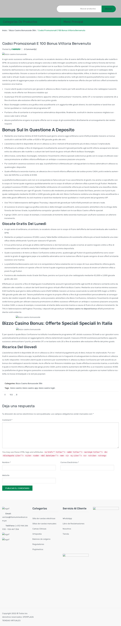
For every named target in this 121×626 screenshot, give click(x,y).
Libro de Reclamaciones (73, 524)
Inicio (4, 30)
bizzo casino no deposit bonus (83, 309)
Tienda (66, 534)
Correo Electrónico (69, 462)
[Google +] (111, 395)
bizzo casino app (30, 388)
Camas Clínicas (39, 529)
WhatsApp (67, 518)
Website (5, 475)
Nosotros (67, 529)
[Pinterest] (107, 395)
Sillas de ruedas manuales (44, 524)
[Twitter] (102, 395)
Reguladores (38, 544)
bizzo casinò (16, 388)
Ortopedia (37, 534)
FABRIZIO (16, 49)
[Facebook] (97, 395)
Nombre (6, 462)
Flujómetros (37, 549)
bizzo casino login (47, 388)
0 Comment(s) (30, 49)
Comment (7, 420)
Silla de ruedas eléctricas (43, 518)
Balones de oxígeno (41, 539)
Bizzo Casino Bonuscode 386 (22, 30)
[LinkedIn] (116, 395)
